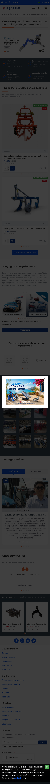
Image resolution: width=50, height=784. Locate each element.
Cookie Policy (19, 778)
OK (47, 767)
